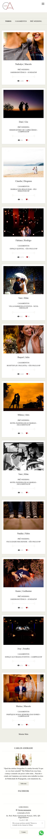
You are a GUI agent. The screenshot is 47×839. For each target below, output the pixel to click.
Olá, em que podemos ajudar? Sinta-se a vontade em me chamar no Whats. (24, 824)
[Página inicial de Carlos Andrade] (8, 6)
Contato (23, 832)
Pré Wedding (36, 21)
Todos (8, 21)
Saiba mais (23, 783)
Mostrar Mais (23, 734)
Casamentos (21, 21)
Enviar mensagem (24, 810)
